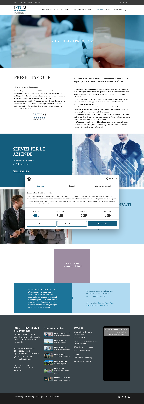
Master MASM (60, 347)
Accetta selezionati (72, 224)
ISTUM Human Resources (83, 347)
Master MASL (59, 354)
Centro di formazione (52, 397)
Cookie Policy (18, 397)
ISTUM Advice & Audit (82, 350)
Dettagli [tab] (72, 186)
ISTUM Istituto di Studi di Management (83, 333)
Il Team (76, 354)
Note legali (39, 397)
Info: (27, 2)
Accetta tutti (102, 224)
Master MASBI (60, 340)
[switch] (60, 215)
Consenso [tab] (40, 186)
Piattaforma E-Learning (83, 358)
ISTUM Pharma (79, 338)
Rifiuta (41, 224)
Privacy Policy (29, 397)
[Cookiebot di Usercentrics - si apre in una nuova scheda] (108, 179)
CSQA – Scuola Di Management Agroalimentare (86, 342)
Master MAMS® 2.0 (62, 333)
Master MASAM (60, 361)
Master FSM (59, 368)
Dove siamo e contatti (82, 361)
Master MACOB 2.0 (62, 378)
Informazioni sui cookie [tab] (103, 186)
